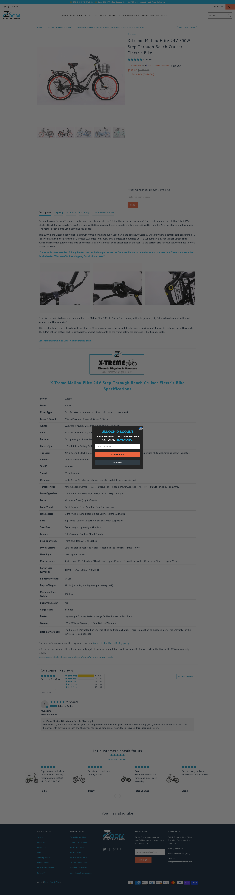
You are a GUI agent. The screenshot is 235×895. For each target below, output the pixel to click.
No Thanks (117, 462)
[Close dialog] (141, 428)
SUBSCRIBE (117, 454)
